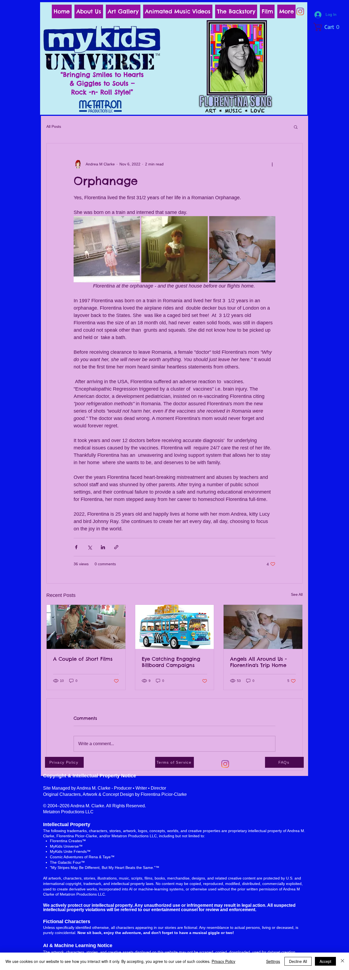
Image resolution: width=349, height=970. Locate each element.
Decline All (298, 961)
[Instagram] (300, 11)
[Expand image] (107, 249)
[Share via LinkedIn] (103, 547)
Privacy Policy (223, 961)
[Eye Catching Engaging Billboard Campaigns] (174, 627)
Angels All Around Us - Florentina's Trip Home (258, 662)
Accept (325, 961)
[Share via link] (116, 547)
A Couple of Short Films (83, 659)
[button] (329, 27)
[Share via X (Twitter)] (89, 547)
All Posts (53, 126)
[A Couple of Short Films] (86, 627)
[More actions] (272, 164)
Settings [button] (273, 961)
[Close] (342, 961)
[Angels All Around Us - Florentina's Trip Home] (263, 627)
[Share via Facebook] (76, 547)
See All (297, 594)
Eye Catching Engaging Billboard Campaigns (171, 662)
